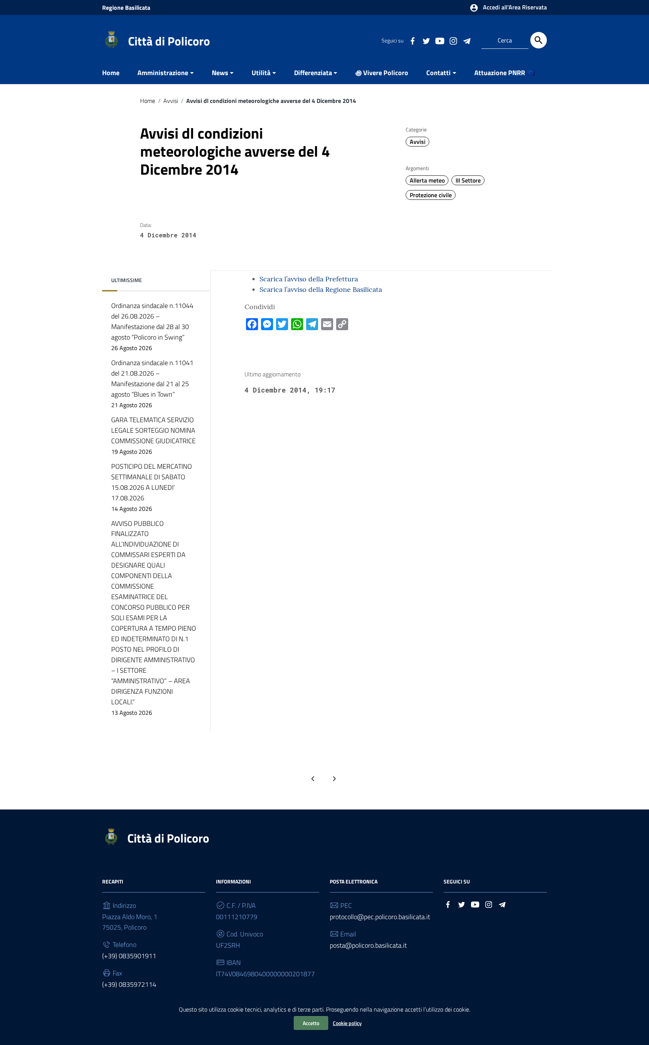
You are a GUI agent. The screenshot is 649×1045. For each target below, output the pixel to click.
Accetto (311, 1023)
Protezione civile (431, 194)
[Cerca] (538, 40)
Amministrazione (162, 73)
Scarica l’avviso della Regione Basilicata (321, 289)
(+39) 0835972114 (129, 984)
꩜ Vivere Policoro (381, 73)
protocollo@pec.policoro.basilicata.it (380, 917)
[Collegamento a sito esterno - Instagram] (452, 40)
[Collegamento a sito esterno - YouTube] (439, 40)
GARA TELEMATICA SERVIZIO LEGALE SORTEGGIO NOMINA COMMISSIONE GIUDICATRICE (153, 435)
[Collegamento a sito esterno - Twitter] (425, 40)
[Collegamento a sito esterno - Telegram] (466, 40)
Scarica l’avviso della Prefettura (309, 279)
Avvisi (170, 100)
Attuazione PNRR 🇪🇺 (504, 73)
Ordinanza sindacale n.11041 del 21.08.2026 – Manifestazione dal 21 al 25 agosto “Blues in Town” (152, 383)
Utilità (261, 73)
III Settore (468, 180)
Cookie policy (347, 1023)
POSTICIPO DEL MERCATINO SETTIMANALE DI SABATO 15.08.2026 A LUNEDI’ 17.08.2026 (151, 487)
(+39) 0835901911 (129, 956)
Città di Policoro (169, 41)
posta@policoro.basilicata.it (368, 945)
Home (110, 73)
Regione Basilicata (126, 7)
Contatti (438, 73)
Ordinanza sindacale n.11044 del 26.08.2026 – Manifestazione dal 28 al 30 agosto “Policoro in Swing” (152, 326)
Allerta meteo (427, 180)
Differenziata (313, 73)
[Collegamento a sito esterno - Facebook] (412, 40)
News (220, 73)
